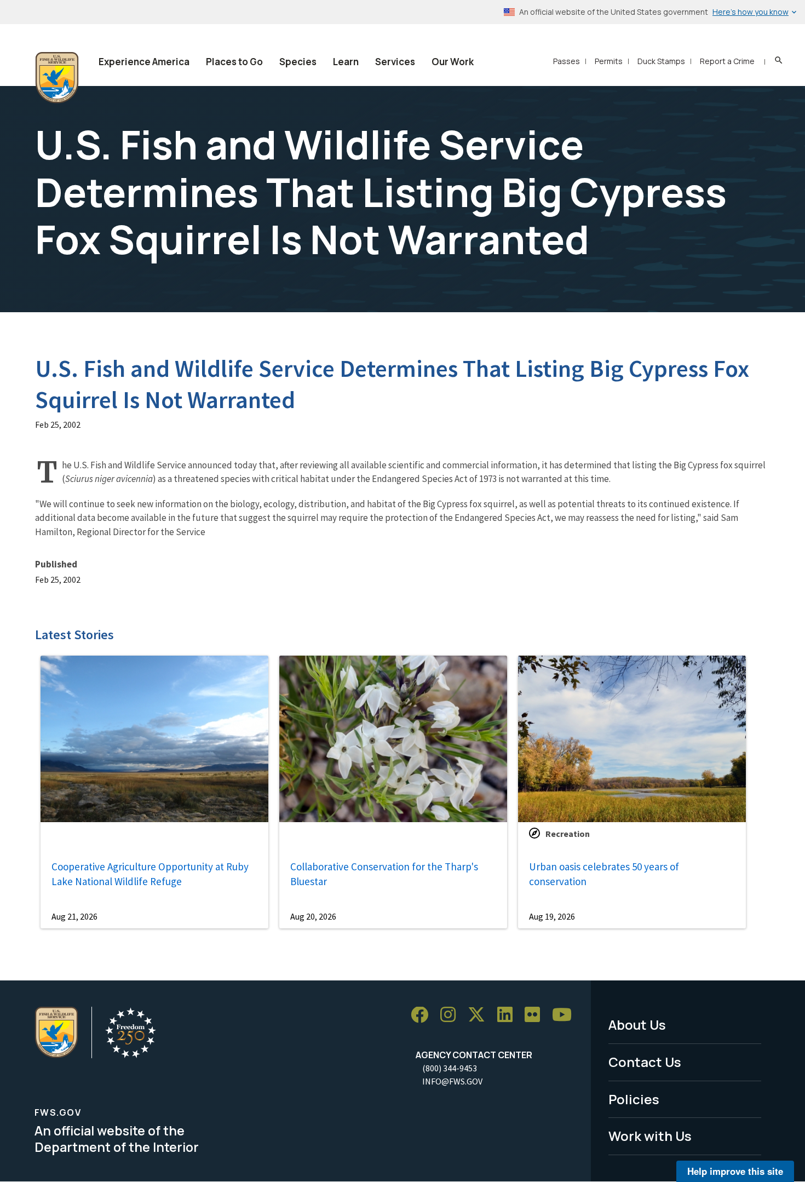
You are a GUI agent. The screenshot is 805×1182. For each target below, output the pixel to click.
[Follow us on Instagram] (451, 1015)
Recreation (567, 833)
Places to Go (234, 61)
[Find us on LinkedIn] (508, 1015)
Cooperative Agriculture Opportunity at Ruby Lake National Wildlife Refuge (150, 874)
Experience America (144, 61)
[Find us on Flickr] (536, 1015)
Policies (633, 1099)
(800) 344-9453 (449, 1068)
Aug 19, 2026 (552, 916)
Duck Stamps (661, 61)
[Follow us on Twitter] (480, 1015)
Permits (609, 61)
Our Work (453, 61)
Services (395, 61)
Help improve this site (735, 1171)
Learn (346, 61)
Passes (566, 61)
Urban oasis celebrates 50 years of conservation (604, 874)
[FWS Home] (57, 77)
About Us (637, 1024)
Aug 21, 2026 (74, 916)
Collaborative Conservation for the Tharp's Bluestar (384, 874)
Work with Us (650, 1136)
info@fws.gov (452, 1081)
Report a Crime (727, 61)
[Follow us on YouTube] (565, 1015)
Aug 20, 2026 (313, 916)
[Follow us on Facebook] (423, 1015)
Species (298, 61)
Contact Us (644, 1062)
